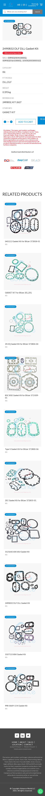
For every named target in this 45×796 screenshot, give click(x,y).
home (14, 742)
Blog (30, 742)
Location (17, 744)
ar (18, 4)
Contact (28, 744)
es (24, 4)
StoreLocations (32, 5)
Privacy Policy (29, 747)
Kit (6, 244)
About (23, 742)
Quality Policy (16, 747)
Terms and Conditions (22, 749)
